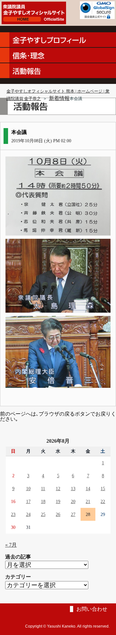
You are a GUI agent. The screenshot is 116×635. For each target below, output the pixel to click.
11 (43, 488)
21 (88, 501)
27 (73, 514)
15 (103, 488)
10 (28, 488)
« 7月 (11, 545)
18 (43, 501)
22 (103, 501)
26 (58, 514)
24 (28, 514)
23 (13, 514)
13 (73, 488)
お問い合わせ (91, 609)
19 (58, 501)
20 (73, 501)
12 (58, 488)
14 (88, 488)
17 (28, 501)
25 (43, 514)
